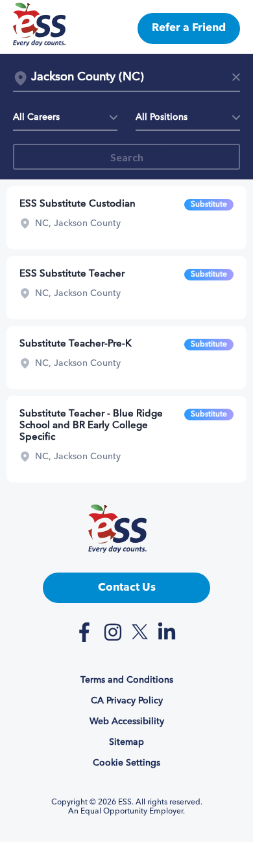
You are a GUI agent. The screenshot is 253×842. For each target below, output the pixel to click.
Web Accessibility (127, 721)
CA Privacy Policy (127, 700)
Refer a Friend (189, 28)
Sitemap (126, 742)
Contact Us (127, 587)
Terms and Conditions (126, 680)
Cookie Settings (126, 763)
